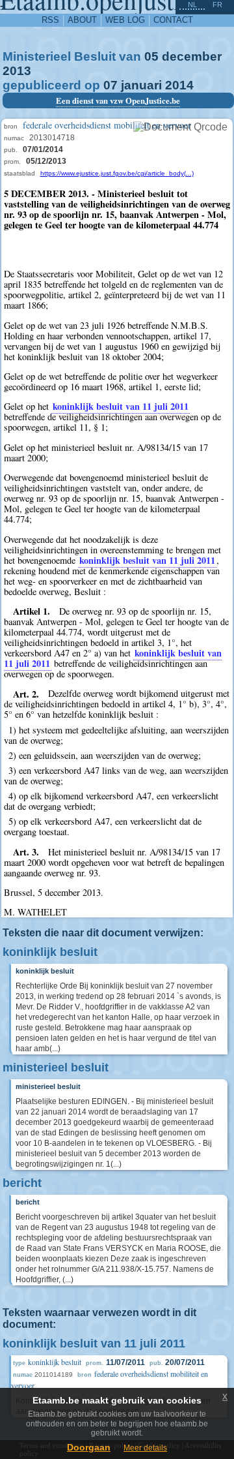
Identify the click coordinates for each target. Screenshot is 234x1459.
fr (217, 4)
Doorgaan (88, 1447)
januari (141, 85)
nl (192, 4)
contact (173, 20)
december (192, 56)
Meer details (145, 1447)
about (82, 20)
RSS (50, 20)
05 (151, 56)
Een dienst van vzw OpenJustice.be (118, 100)
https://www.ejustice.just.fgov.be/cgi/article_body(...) (117, 173)
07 (110, 85)
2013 (17, 71)
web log (125, 20)
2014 (179, 85)
